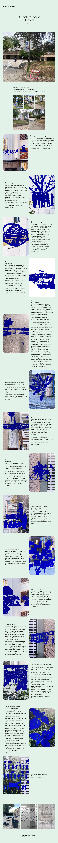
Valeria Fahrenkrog (9, 6)
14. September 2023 (18, 798)
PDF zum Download (36, 777)
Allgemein (29, 23)
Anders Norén (32, 836)
